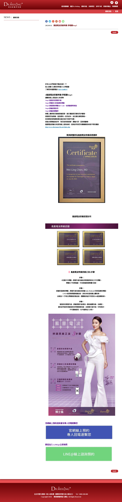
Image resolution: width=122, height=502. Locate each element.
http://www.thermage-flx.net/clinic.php (57, 127)
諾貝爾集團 (65, 6)
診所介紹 (99, 6)
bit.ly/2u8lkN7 (62, 89)
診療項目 (91, 6)
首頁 (116, 11)
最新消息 (108, 11)
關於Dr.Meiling (75, 6)
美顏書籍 (115, 6)
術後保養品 (107, 6)
